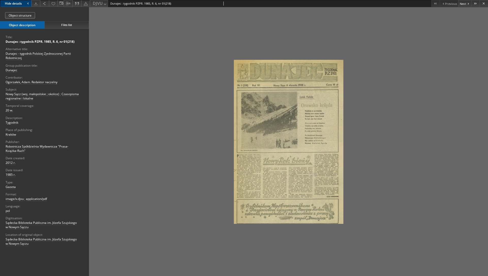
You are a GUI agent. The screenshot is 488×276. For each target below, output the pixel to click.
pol (8, 211)
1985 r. (11, 174)
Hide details (13, 3)
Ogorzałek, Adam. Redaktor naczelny (31, 82)
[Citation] (77, 3)
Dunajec (11, 70)
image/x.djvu (15, 199)
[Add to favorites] (53, 3)
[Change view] (61, 3)
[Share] (44, 3)
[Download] (36, 3)
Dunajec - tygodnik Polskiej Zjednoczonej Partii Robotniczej (38, 55)
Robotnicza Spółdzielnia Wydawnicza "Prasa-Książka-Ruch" (37, 148)
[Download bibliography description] (68, 3)
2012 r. (11, 163)
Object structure (20, 15)
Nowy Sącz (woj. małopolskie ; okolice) (32, 94)
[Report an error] (85, 3)
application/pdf (36, 199)
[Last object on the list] (475, 3)
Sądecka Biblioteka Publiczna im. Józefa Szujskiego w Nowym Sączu (41, 225)
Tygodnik (12, 122)
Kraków (11, 134)
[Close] (484, 3)
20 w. (9, 110)
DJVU (98, 3)
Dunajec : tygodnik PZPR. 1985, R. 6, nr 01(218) (40, 41)
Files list (66, 25)
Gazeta (11, 187)
